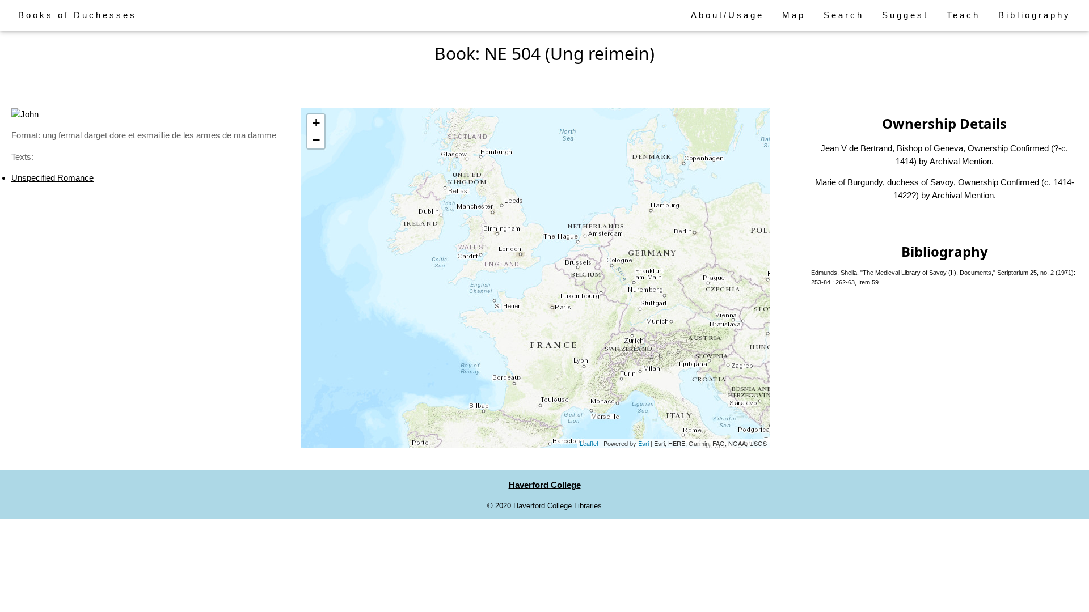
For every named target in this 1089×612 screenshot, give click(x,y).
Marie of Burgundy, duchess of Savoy (884, 182)
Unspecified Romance (52, 177)
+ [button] (316, 123)
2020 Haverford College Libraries (548, 506)
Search (844, 15)
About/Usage (727, 15)
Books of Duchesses (77, 15)
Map (793, 15)
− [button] (316, 140)
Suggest (905, 15)
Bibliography (1034, 15)
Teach (963, 15)
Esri (643, 443)
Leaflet (589, 443)
